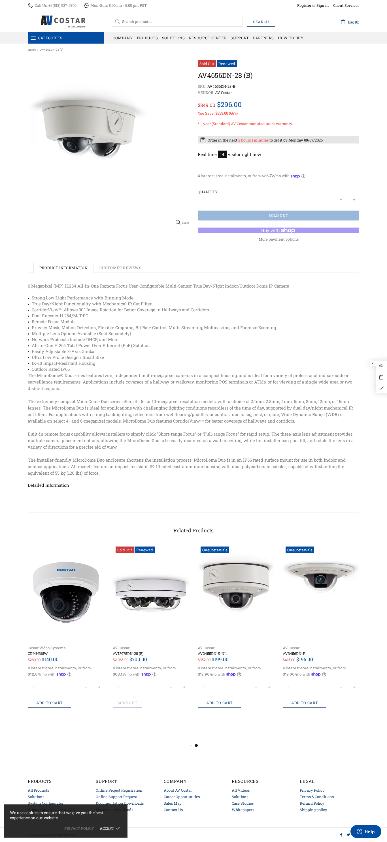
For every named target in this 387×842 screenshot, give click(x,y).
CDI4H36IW (38, 653)
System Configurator (45, 803)
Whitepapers (243, 809)
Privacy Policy (312, 790)
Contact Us (173, 809)
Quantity (208, 192)
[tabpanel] (236, 637)
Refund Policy (312, 803)
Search (261, 21)
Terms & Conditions (317, 796)
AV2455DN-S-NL (212, 653)
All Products (38, 790)
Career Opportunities (182, 796)
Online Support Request (116, 796)
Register (304, 5)
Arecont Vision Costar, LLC (63, 21)
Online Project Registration (119, 790)
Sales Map (173, 803)
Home (32, 50)
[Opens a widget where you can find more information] (365, 832)
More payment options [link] (279, 239)
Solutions (36, 796)
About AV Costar (178, 790)
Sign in (322, 5)
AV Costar (121, 648)
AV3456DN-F (294, 653)
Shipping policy (313, 809)
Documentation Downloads (120, 803)
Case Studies (243, 803)
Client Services (346, 5)
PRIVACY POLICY (79, 828)
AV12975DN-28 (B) (128, 653)
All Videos (241, 790)
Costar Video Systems (46, 648)
